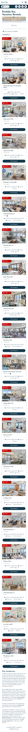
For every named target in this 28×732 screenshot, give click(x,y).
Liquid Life (19, 727)
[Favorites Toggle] (25, 6)
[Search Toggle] (22, 2)
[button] (4, 44)
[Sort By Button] (16, 6)
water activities (21, 697)
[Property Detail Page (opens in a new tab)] (14, 44)
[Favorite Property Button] (23, 39)
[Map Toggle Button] (19, 6)
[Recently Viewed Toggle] (22, 6)
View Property (14, 64)
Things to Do (21, 705)
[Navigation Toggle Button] (25, 2)
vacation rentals (6, 720)
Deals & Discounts (6, 717)
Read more (14, 25)
